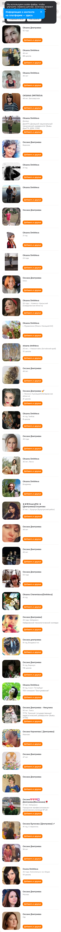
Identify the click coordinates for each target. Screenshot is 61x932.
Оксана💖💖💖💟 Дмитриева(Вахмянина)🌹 (35, 800)
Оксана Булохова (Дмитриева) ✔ (39, 823)
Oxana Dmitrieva (30, 869)
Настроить (34, 19)
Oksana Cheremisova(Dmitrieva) (38, 594)
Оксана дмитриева (32, 639)
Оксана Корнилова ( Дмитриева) (38, 731)
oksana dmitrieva (31, 345)
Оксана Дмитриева (32, 142)
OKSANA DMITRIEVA (33, 95)
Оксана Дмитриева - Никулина (38, 707)
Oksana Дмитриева (32, 27)
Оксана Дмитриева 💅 (33, 391)
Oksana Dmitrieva (31, 50)
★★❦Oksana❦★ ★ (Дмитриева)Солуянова (34, 505)
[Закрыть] (41, 12)
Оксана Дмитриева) (32, 617)
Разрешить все (16, 19)
